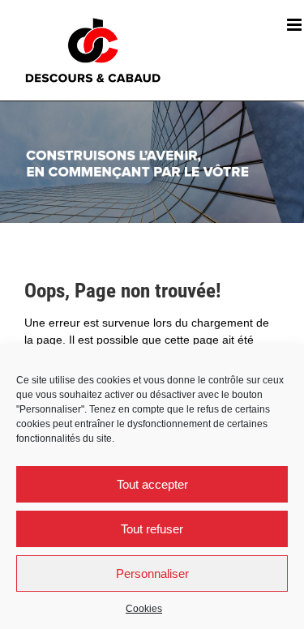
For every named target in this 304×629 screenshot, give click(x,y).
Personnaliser (152, 573)
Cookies (144, 608)
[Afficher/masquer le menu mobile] (295, 24)
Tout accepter (152, 484)
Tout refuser (152, 529)
